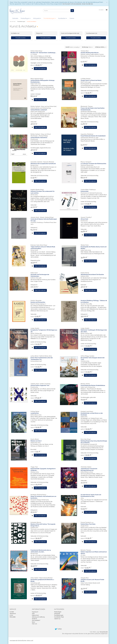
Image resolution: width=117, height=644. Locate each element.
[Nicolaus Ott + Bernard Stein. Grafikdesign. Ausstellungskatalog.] (19, 62)
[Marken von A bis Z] (19, 450)
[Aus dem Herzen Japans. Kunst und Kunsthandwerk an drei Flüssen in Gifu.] (69, 505)
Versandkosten (104, 632)
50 (100, 47)
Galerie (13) (57, 618)
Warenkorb (13, 613)
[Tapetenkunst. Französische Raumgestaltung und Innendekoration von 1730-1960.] (69, 478)
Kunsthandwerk (90, 33)
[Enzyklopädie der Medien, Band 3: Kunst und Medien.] (69, 256)
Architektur (14, 33)
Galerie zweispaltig (72, 47)
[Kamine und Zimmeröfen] (19, 311)
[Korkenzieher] (69, 200)
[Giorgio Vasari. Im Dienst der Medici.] (69, 89)
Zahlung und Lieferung (38, 617)
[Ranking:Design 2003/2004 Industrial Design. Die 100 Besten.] (69, 450)
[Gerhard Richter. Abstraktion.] (19, 145)
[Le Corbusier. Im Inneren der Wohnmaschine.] (69, 172)
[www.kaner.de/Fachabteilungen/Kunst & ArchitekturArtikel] (37, 26)
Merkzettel (13, 617)
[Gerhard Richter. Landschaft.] (19, 117)
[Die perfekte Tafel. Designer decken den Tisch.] (69, 367)
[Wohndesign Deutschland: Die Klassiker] (69, 283)
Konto (11, 615)
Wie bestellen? (36, 620)
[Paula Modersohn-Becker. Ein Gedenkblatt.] (69, 145)
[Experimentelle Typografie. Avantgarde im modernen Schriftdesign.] (19, 478)
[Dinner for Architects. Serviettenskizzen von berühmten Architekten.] (19, 505)
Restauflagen (25, 18)
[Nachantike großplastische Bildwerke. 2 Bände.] (19, 588)
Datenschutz (35, 615)
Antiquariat (36, 18)
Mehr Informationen (40, 68)
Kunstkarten (62, 18)
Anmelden (101, 9)
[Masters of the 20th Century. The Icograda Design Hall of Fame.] (19, 533)
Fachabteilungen (49, 18)
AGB (33, 613)
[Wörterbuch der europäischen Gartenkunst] (19, 172)
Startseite (15, 18)
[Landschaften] (19, 422)
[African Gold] (69, 228)
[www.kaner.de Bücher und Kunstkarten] (17, 11)
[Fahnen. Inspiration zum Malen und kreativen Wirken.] (69, 561)
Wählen (87, 47)
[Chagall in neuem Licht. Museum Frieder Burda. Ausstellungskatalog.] (69, 588)
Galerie (72, 18)
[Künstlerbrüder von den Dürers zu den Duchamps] (69, 422)
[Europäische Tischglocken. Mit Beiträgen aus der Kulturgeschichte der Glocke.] (19, 339)
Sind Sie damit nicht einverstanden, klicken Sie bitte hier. (77, 4)
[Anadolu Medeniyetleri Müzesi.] (69, 62)
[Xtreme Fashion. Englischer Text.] (19, 394)
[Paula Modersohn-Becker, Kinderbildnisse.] (69, 394)
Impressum (35, 612)
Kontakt (12, 612)
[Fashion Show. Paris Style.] (69, 533)
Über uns (34, 623)
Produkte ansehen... (21, 37)
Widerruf (34, 618)
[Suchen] (72, 10)
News (33, 622)
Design (38, 33)
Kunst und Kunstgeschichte (68, 33)
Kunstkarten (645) (59, 617)
